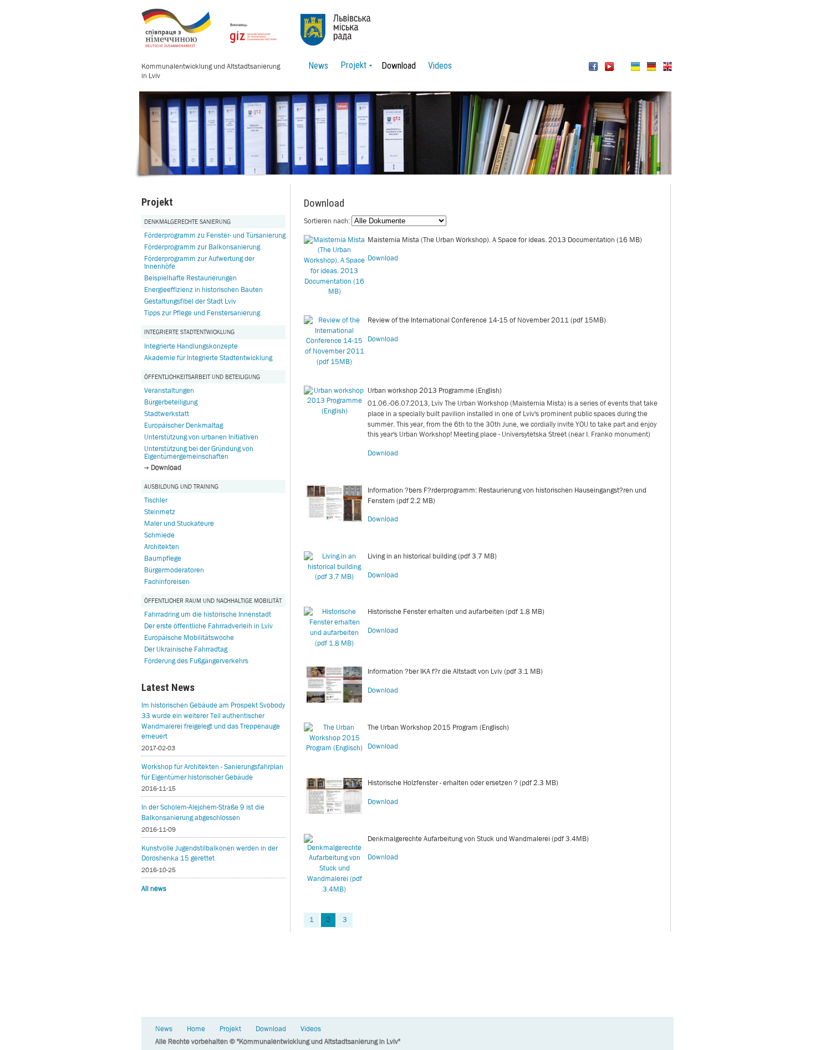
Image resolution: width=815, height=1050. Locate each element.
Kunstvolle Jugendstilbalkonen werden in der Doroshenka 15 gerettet (209, 853)
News (318, 65)
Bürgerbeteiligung (170, 402)
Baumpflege (162, 558)
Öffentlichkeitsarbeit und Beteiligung (202, 376)
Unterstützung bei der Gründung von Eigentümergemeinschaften (198, 452)
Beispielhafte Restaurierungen (190, 278)
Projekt (230, 1028)
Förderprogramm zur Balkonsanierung (202, 247)
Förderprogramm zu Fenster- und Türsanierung (215, 235)
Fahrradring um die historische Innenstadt (207, 614)
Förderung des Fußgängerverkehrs (196, 660)
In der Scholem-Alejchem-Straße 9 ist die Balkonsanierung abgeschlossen (202, 812)
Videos (440, 65)
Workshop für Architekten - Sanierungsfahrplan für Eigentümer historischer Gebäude (212, 772)
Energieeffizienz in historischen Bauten (203, 289)
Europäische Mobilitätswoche (189, 637)
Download (398, 65)
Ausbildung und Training (181, 486)
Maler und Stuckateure (179, 523)
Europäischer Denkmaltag (183, 425)
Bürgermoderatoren (174, 570)
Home (196, 1028)
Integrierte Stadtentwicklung (189, 331)
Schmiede (159, 535)
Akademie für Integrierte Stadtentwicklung (208, 357)
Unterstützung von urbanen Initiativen (201, 437)
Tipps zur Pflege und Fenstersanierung (202, 312)
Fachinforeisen (167, 581)
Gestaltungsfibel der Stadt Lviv (190, 301)
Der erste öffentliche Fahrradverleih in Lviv (208, 626)
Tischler (155, 500)
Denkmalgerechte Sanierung (187, 221)
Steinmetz (159, 511)
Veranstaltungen (169, 390)
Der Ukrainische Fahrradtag (185, 649)
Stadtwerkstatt (166, 413)
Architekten (161, 546)
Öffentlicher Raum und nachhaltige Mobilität (213, 600)
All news (153, 888)
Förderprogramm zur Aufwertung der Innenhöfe (199, 262)
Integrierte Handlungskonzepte (191, 346)
